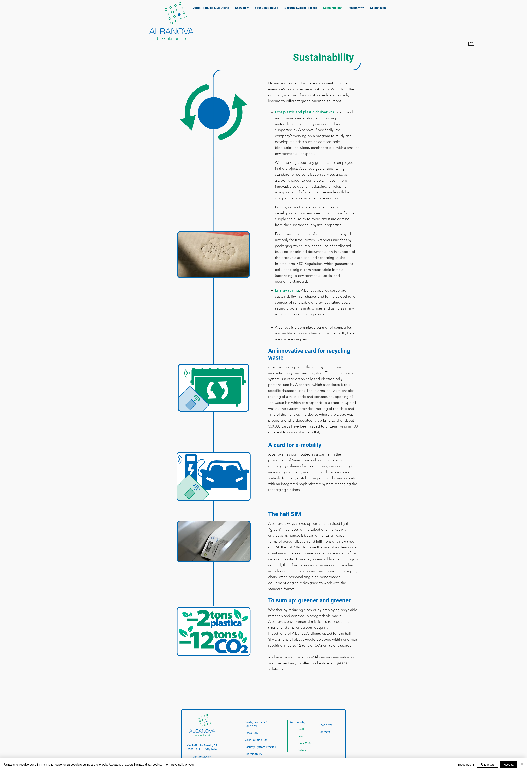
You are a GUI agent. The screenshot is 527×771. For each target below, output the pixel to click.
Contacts (324, 732)
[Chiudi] (522, 764)
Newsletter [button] (325, 725)
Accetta (509, 764)
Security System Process (260, 747)
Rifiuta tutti (487, 764)
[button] (356, 8)
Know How (251, 733)
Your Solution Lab (256, 740)
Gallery (302, 750)
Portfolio (303, 729)
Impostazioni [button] (465, 764)
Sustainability (253, 754)
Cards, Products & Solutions (256, 724)
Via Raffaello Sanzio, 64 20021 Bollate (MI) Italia (202, 747)
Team (301, 736)
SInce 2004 (305, 743)
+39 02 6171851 (202, 757)
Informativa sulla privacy (178, 764)
